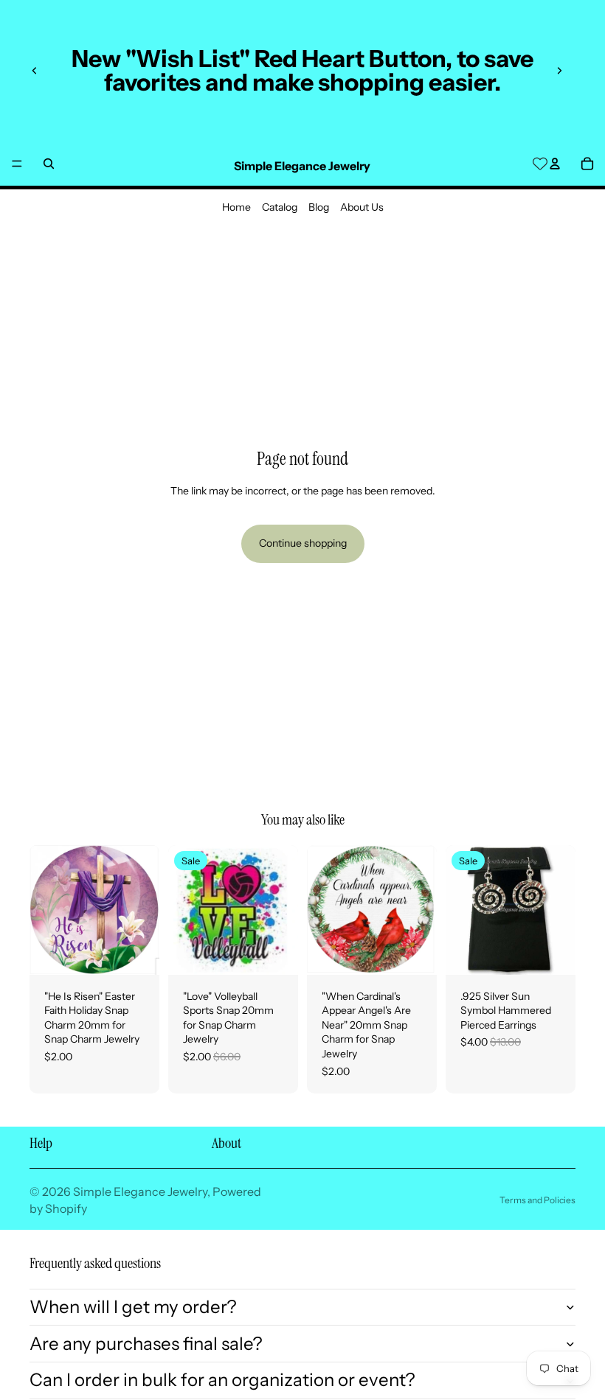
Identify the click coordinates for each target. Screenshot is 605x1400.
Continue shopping (303, 543)
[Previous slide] (34, 71)
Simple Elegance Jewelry (140, 1191)
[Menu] (17, 164)
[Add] (136, 952)
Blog (318, 207)
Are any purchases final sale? (146, 1343)
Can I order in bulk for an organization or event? (222, 1379)
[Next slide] (559, 71)
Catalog (279, 207)
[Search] (48, 163)
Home (236, 207)
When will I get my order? (133, 1306)
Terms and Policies (537, 1199)
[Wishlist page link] (540, 163)
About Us (362, 207)
